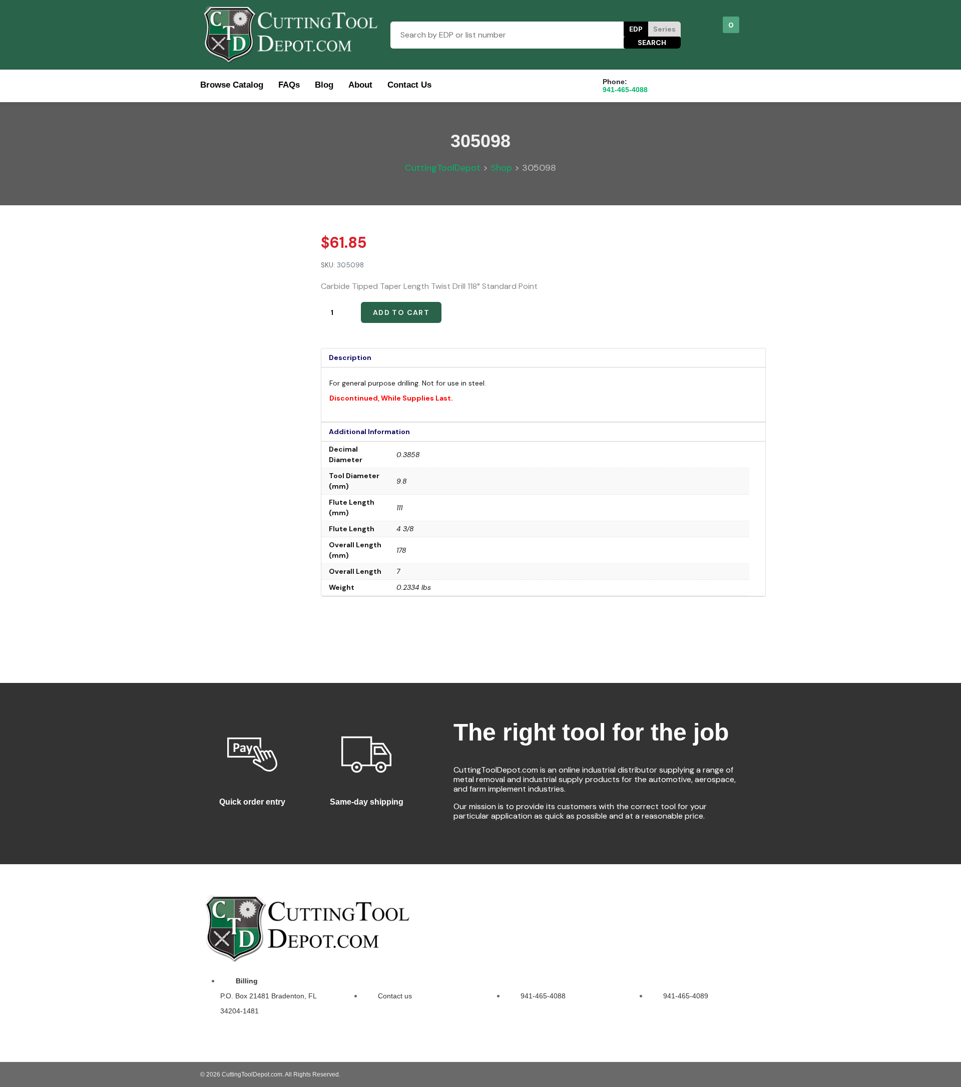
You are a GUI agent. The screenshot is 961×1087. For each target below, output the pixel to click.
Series (664, 29)
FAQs (289, 85)
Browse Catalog (231, 85)
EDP (636, 29)
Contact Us (409, 85)
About (360, 85)
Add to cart (401, 312)
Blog (324, 85)
